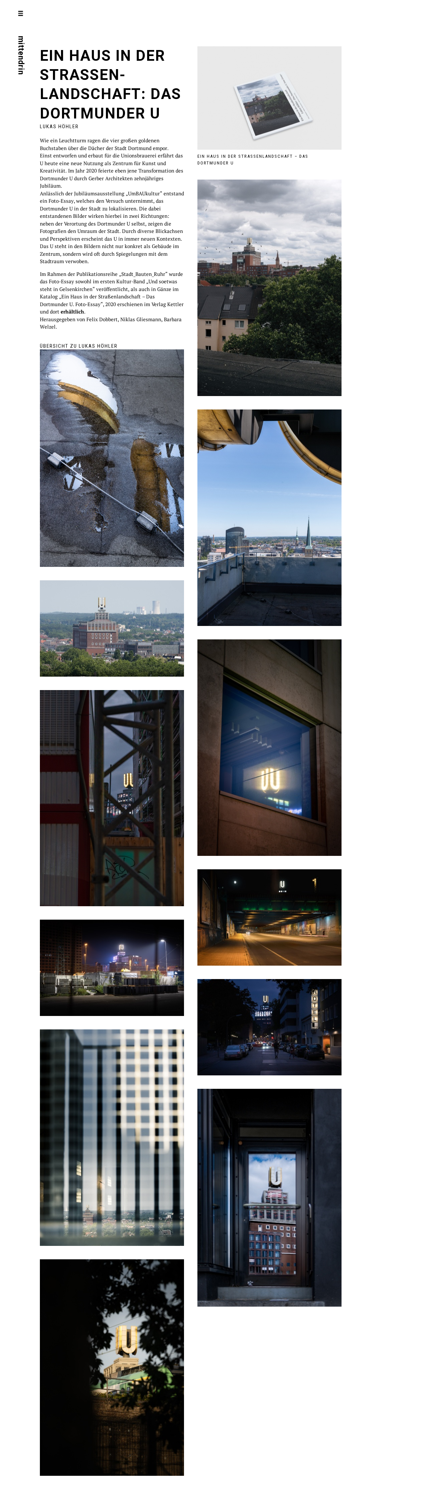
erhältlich (72, 311)
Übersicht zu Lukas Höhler (79, 346)
